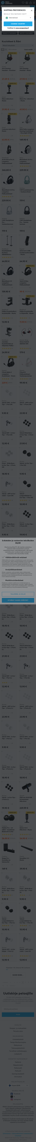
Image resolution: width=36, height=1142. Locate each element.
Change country (18, 24)
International (13, 18)
